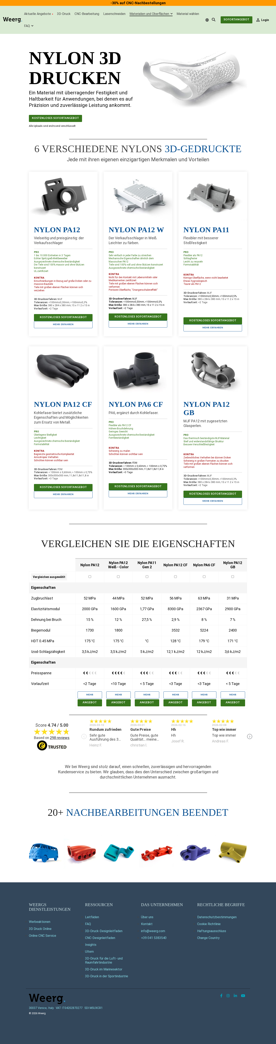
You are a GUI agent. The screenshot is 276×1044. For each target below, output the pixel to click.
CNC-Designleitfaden (100, 938)
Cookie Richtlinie (209, 924)
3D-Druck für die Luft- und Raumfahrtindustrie (104, 960)
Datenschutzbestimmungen (217, 917)
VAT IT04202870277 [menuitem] (69, 1008)
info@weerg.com (153, 931)
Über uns (147, 917)
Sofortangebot (236, 19)
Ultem (89, 951)
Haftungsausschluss (211, 931)
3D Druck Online (40, 929)
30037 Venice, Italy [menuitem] (41, 1008)
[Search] (214, 20)
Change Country (208, 938)
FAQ (27, 26)
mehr (89, 695)
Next (249, 736)
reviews (60, 738)
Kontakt (147, 924)
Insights (90, 945)
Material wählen (188, 14)
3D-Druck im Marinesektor (103, 969)
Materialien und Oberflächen (150, 14)
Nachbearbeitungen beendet (147, 812)
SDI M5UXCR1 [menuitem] (93, 1008)
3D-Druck (64, 14)
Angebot (90, 702)
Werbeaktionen (39, 922)
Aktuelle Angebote (37, 14)
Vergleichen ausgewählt (49, 577)
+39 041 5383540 (153, 938)
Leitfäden (92, 917)
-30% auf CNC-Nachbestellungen (138, 3)
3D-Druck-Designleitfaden (103, 931)
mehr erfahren (63, 324)
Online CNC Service (42, 936)
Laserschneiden (114, 14)
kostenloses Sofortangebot (55, 118)
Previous (83, 736)
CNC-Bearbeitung (87, 14)
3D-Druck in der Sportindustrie (106, 976)
